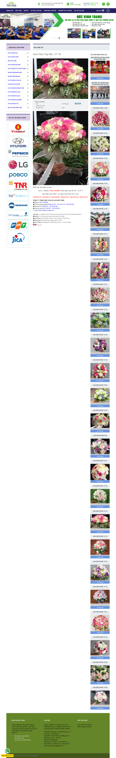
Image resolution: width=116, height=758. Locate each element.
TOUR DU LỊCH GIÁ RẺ (14, 84)
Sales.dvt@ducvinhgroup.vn (46, 210)
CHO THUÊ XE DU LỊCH (14, 96)
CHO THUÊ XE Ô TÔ (13, 103)
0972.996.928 (54, 206)
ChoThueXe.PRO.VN (33, 755)
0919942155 (44, 206)
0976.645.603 (56, 208)
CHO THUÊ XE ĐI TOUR (14, 92)
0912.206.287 (92, 5)
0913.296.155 (61, 204)
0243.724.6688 (75, 5)
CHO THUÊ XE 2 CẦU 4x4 (14, 80)
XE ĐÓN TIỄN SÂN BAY (14, 76)
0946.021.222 (94, 3)
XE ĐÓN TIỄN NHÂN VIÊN (15, 72)
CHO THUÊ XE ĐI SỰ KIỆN (14, 99)
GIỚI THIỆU (18, 10)
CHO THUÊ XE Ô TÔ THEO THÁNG (17, 68)
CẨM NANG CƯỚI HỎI (50, 10)
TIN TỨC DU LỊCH (79, 10)
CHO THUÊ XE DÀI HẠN (14, 64)
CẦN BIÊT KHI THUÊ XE (65, 10)
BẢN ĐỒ (26, 10)
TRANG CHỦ (9, 10)
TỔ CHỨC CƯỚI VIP (36, 10)
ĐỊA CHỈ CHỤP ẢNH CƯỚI (15, 107)
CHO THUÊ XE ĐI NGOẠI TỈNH (16, 88)
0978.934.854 (70, 204)
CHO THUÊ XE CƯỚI (13, 57)
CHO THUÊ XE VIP (13, 53)
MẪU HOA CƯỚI (12, 60)
